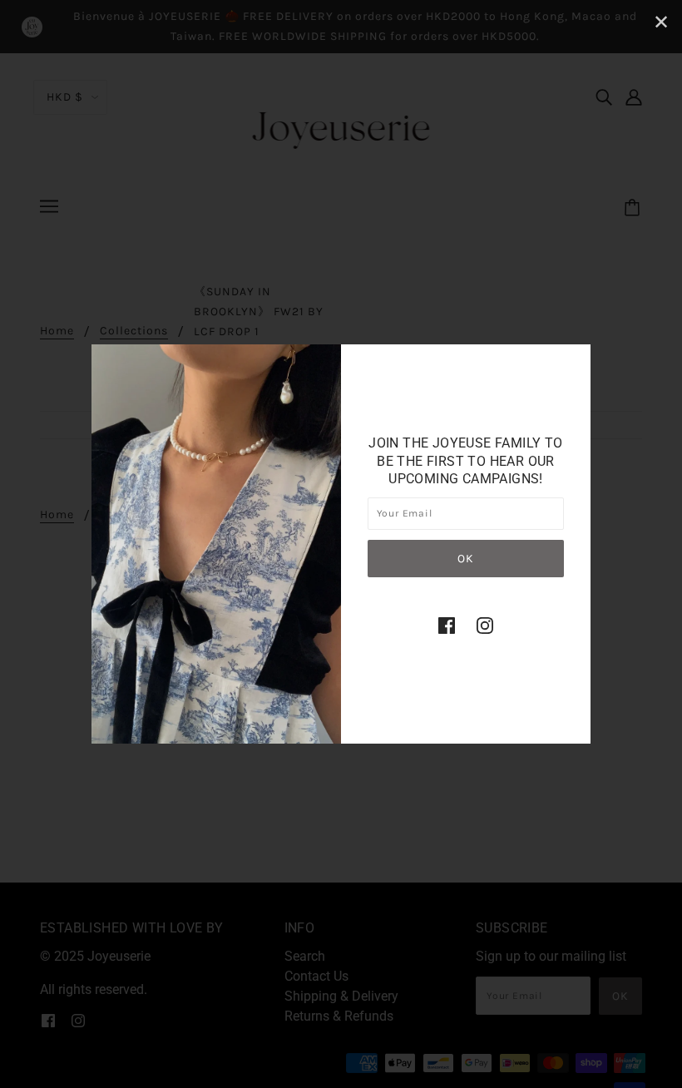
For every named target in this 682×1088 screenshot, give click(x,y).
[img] (447, 625)
